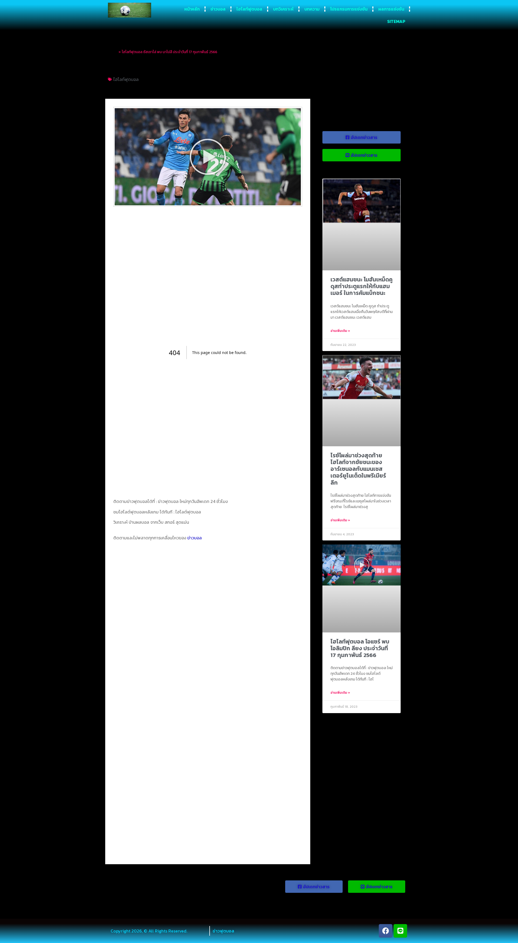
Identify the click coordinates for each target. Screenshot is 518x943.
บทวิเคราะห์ (283, 9)
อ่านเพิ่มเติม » (340, 330)
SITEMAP (396, 21)
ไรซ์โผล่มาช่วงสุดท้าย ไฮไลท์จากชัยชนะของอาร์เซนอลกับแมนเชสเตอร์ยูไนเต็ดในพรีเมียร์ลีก (358, 469)
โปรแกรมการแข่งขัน (348, 9)
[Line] (400, 931)
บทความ (311, 9)
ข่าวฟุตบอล (223, 931)
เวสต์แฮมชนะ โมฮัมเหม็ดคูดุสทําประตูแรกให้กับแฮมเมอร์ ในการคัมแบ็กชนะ (361, 286)
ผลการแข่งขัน (391, 9)
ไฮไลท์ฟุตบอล (249, 9)
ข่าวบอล (218, 9)
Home (113, 52)
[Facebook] (385, 931)
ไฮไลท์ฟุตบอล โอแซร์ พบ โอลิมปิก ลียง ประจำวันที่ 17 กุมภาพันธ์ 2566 (359, 648)
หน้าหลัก (192, 9)
